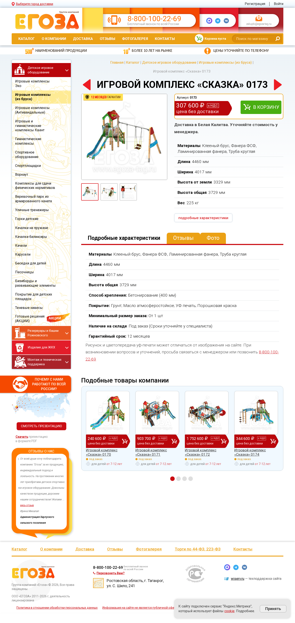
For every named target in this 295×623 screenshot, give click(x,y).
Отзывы (107, 38)
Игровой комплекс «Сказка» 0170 (101, 452)
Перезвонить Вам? (111, 571)
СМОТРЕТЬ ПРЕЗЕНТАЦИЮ (41, 426)
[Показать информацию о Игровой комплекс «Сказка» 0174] (256, 413)
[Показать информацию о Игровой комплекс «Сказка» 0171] (157, 413)
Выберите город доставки (34, 4)
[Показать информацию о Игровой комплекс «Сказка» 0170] (108, 413)
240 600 (102, 440)
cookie (229, 611)
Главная (117, 62)
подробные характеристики (203, 218)
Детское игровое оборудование (169, 62)
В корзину (266, 107)
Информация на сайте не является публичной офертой (141, 606)
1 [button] (172, 478)
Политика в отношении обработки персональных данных (57, 606)
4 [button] (190, 478)
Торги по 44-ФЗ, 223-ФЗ (197, 547)
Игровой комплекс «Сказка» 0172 (200, 452)
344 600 (250, 440)
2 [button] (178, 478)
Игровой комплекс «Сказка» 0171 (151, 452)
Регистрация (255, 4)
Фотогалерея (135, 38)
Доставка (83, 38)
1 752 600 (203, 440)
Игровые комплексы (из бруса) (225, 62)
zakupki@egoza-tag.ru (258, 24)
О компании (54, 38)
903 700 (152, 440)
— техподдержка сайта (256, 577)
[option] (41, 491)
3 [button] (184, 478)
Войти (278, 4)
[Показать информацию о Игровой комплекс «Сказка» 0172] (206, 413)
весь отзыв (25, 505)
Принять (273, 608)
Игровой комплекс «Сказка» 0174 (250, 452)
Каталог (26, 38)
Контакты (165, 38)
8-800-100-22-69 (154, 19)
